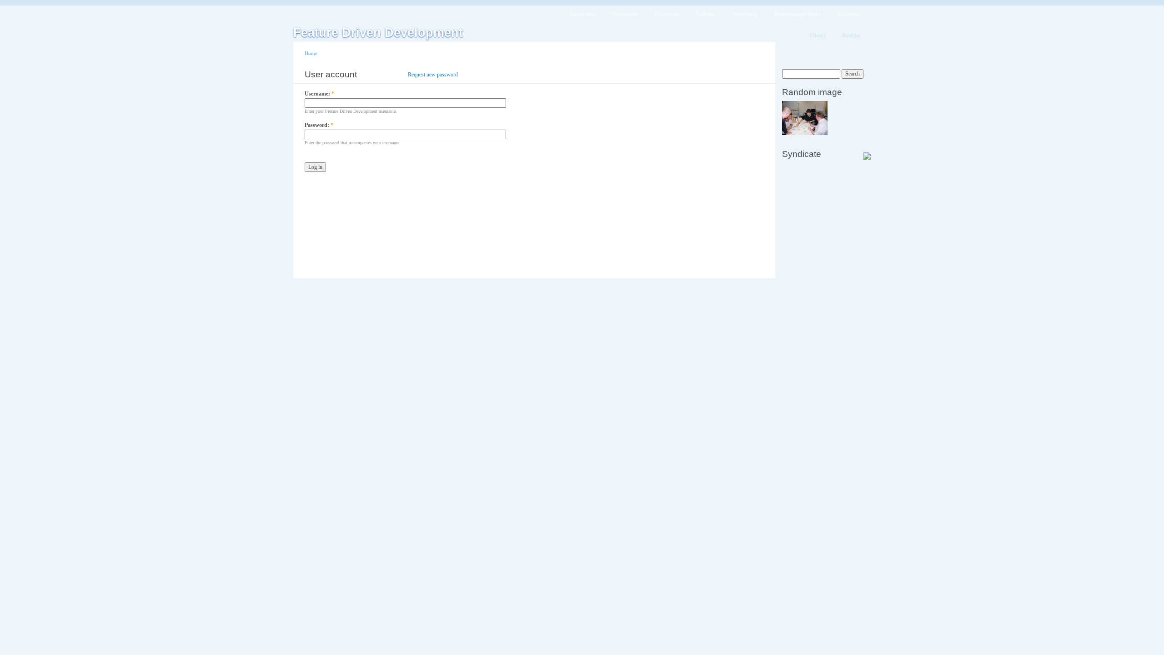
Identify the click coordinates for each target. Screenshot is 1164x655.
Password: (319, 125)
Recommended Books (797, 14)
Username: (319, 94)
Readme (851, 35)
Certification (582, 14)
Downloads (667, 14)
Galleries (705, 14)
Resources (849, 14)
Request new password (433, 74)
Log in (387, 74)
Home (311, 53)
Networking (745, 14)
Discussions (625, 14)
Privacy (818, 35)
